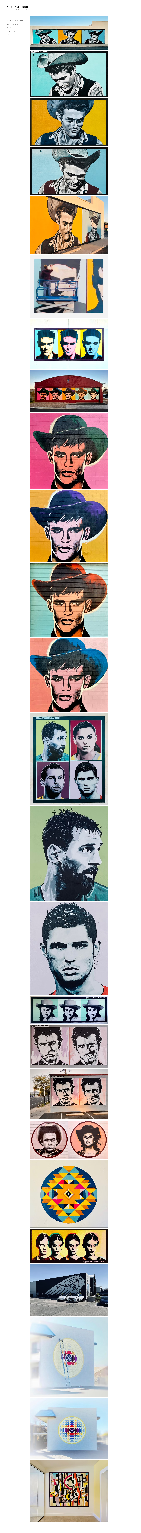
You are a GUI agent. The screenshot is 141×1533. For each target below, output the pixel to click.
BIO (8, 35)
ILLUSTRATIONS (12, 24)
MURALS (10, 27)
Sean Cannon (17, 6)
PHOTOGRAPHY (12, 31)
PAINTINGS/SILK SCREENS (14, 20)
